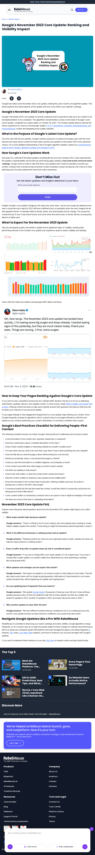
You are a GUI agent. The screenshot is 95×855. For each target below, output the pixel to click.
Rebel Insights (14, 19)
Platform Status (56, 811)
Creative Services (12, 791)
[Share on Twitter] (19, 98)
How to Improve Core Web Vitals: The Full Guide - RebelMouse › (32, 714)
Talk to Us (80, 10)
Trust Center (55, 806)
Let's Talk (14, 743)
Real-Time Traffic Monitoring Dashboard (47, 2)
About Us (53, 771)
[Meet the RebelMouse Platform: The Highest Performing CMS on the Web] (11, 665)
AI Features (9, 786)
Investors (53, 776)
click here (50, 640)
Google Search (39, 592)
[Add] (10, 846)
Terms (52, 821)
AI (89, 630)
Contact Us (54, 801)
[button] (9, 10)
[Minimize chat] (92, 829)
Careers (52, 781)
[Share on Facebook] (12, 98)
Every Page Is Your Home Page (79, 663)
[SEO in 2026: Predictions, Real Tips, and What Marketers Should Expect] (11, 680)
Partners (53, 786)
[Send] (84, 846)
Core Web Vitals (25, 633)
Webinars (8, 811)
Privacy (52, 816)
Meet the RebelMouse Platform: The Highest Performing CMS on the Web (32, 668)
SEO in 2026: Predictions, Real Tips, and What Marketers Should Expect (32, 683)
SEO (12, 633)
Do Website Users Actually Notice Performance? (79, 680)
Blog (6, 806)
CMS (6, 771)
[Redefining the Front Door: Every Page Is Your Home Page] (57, 664)
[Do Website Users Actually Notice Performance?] (57, 680)
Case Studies (10, 801)
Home (4, 19)
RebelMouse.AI (10, 781)
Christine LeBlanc (16, 89)
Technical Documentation (16, 821)
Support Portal (10, 816)
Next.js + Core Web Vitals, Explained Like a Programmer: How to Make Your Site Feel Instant (33, 695)
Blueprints (8, 776)
